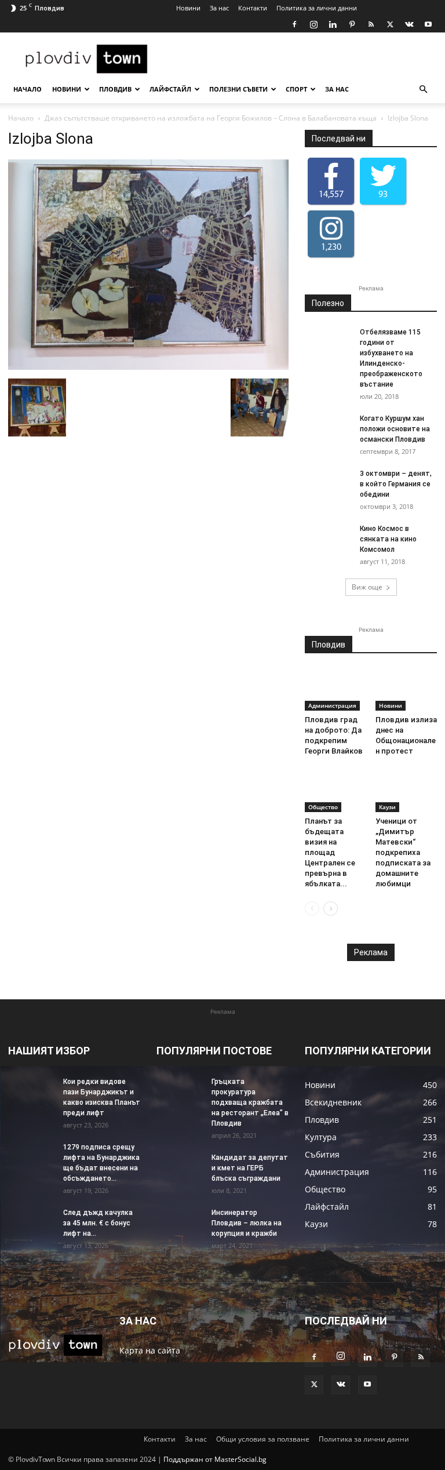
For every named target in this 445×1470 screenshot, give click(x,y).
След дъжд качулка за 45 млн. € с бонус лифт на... (98, 1223)
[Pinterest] (351, 24)
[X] (390, 24)
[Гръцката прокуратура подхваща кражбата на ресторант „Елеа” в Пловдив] (179, 1092)
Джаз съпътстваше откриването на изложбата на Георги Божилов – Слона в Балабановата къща (211, 118)
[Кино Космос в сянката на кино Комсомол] (328, 539)
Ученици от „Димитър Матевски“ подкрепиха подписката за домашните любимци (403, 852)
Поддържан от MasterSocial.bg (215, 1459)
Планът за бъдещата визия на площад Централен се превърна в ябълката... (330, 852)
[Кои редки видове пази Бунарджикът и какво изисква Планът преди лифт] (31, 1092)
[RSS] (371, 24)
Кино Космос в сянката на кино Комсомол (388, 539)
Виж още (367, 587)
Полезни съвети (238, 89)
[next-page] (330, 908)
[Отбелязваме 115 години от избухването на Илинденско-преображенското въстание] (328, 343)
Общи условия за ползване (262, 1439)
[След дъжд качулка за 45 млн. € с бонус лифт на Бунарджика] (31, 1223)
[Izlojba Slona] (148, 367)
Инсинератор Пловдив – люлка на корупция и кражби (246, 1223)
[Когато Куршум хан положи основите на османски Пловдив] (328, 429)
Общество (323, 807)
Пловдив (115, 89)
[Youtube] (428, 24)
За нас (219, 7)
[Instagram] (313, 24)
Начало (27, 89)
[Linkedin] (332, 24)
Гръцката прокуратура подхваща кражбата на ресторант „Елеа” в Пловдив (250, 1102)
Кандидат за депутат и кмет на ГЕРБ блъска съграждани (249, 1168)
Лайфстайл (170, 89)
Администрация (332, 705)
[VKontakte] (409, 24)
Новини (188, 7)
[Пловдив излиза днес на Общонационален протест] (406, 689)
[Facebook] (294, 24)
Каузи (387, 807)
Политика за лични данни (316, 7)
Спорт (296, 89)
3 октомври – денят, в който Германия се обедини (396, 484)
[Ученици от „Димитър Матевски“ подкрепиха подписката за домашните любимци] (406, 790)
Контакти (252, 7)
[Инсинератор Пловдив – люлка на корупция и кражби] (179, 1223)
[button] (423, 89)
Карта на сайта (149, 1350)
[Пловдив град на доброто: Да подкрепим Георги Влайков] (336, 689)
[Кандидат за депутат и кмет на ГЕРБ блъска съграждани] (179, 1168)
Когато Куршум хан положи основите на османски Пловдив (395, 428)
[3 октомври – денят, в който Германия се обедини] (328, 484)
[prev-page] (312, 908)
